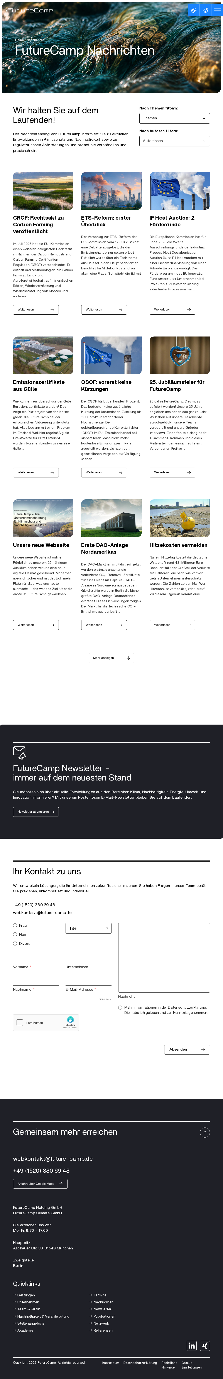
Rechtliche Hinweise (169, 1365)
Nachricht (126, 996)
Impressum (110, 1363)
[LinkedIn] (192, 1346)
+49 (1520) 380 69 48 (34, 905)
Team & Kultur (28, 1309)
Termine (100, 1295)
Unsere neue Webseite (41, 545)
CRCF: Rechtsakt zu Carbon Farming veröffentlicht (38, 224)
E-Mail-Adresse (79, 989)
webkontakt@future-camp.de (42, 913)
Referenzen (103, 1330)
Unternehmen (77, 967)
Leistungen (26, 1295)
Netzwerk (101, 1323)
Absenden (178, 1049)
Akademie (25, 1330)
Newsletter (102, 1309)
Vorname (20, 967)
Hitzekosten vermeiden (179, 545)
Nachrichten (104, 1302)
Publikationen (104, 1316)
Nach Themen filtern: (158, 108)
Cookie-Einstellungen (192, 1365)
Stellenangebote (31, 1323)
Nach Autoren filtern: (158, 131)
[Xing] (205, 1346)
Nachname (22, 989)
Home (19, 40)
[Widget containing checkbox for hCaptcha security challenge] (46, 1022)
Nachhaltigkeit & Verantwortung (43, 1316)
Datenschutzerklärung (187, 1007)
